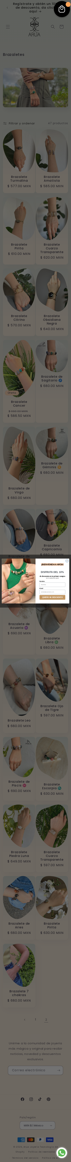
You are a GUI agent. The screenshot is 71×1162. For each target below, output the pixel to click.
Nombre (42, 581)
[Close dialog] (66, 560)
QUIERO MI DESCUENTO (52, 597)
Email (41, 588)
